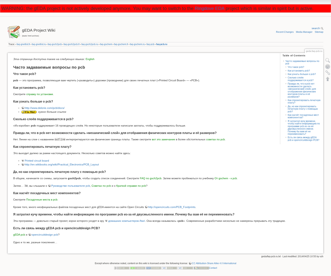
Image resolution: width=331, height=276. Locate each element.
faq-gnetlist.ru (39, 44)
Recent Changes (285, 32)
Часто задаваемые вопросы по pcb (302, 62)
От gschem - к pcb (226, 178)
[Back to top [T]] (328, 79)
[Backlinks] (328, 73)
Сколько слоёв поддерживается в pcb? (301, 78)
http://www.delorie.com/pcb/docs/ (45, 107)
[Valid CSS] (185, 268)
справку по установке (39, 94)
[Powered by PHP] (153, 268)
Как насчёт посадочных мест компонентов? (303, 116)
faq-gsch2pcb (55, 44)
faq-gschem (106, 44)
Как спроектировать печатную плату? (304, 101)
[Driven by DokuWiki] (201, 268)
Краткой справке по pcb (131, 185)
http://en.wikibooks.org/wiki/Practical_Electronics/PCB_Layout (62, 164)
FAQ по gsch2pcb (150, 178)
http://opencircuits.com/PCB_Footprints (171, 207)
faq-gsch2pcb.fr (72, 44)
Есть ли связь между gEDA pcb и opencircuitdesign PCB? (303, 138)
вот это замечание (163, 139)
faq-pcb (150, 44)
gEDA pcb (19, 234)
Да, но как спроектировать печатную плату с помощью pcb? (303, 109)
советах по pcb (215, 139)
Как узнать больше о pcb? (302, 74)
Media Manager (304, 32)
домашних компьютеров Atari (126, 220)
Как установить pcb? (299, 70)
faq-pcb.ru (161, 44)
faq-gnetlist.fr (23, 44)
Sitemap (319, 32)
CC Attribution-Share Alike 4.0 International (214, 263)
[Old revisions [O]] (328, 66)
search (316, 28)
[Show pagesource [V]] (328, 60)
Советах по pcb (101, 185)
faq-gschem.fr (121, 44)
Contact (213, 268)
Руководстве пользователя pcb (70, 185)
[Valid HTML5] (169, 268)
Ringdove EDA (209, 8)
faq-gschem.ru (137, 44)
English (90, 59)
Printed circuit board (37, 160)
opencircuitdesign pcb (45, 234)
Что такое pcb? (296, 67)
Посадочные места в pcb (41, 199)
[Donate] (137, 268)
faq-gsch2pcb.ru (89, 44)
